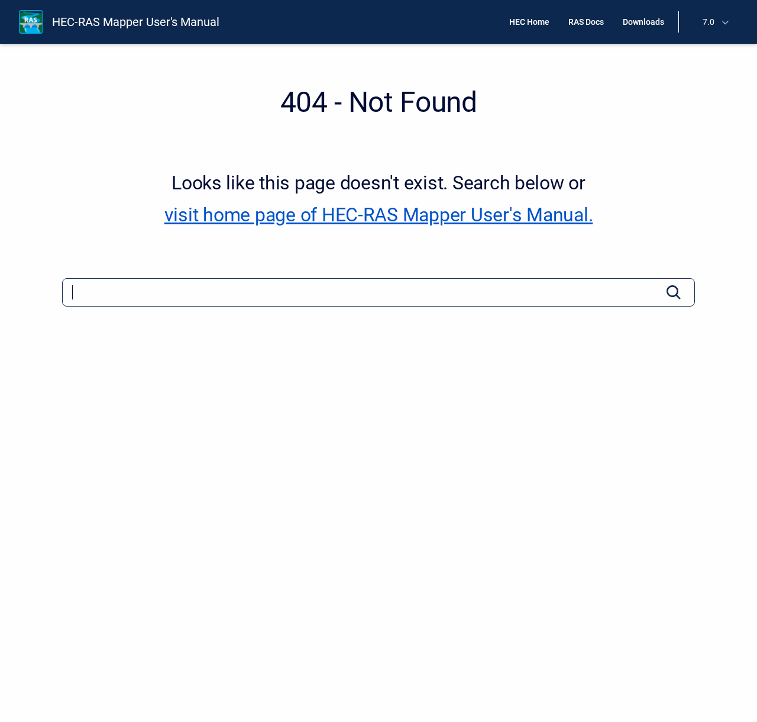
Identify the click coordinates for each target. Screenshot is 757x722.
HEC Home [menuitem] (529, 22)
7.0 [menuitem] (708, 22)
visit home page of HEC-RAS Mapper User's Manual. (378, 215)
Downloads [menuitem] (643, 22)
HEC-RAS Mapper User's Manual (135, 22)
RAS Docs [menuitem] (586, 22)
